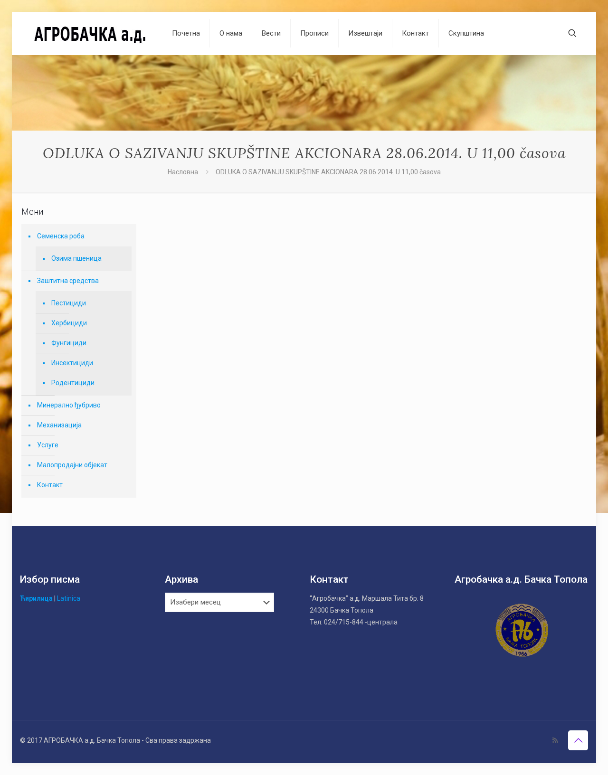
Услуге (47, 445)
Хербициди (69, 323)
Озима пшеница (76, 258)
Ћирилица (36, 598)
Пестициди (68, 303)
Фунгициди (68, 343)
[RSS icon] (555, 740)
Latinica (68, 598)
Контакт (50, 485)
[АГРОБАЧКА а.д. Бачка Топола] (88, 33)
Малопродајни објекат (72, 465)
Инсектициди (72, 363)
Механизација (59, 425)
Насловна (183, 172)
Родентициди (73, 383)
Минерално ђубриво (69, 405)
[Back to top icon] (578, 740)
